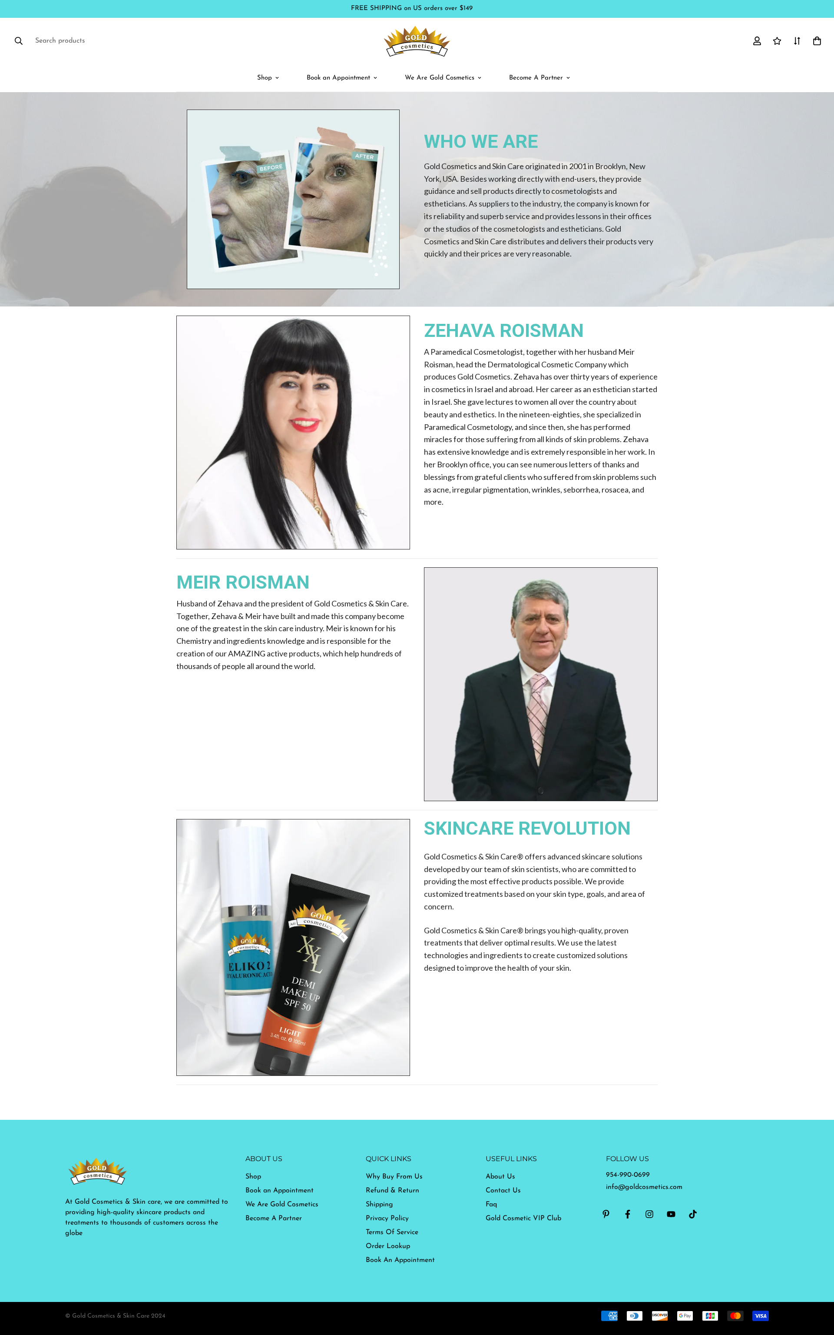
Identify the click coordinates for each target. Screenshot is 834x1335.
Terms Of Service (392, 1232)
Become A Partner (536, 78)
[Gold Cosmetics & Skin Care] (417, 41)
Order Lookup (388, 1246)
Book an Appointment (338, 78)
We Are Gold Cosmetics (439, 78)
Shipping (379, 1204)
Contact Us (503, 1190)
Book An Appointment (400, 1260)
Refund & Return (392, 1190)
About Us (500, 1176)
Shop (264, 78)
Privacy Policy (387, 1218)
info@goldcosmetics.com (644, 1187)
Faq (491, 1204)
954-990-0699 (628, 1175)
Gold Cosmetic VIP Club (523, 1218)
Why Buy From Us (394, 1176)
